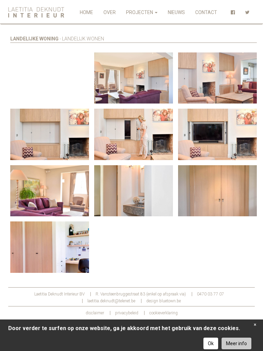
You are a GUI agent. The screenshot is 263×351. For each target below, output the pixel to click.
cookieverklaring (163, 313)
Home (86, 12)
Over (109, 12)
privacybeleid (126, 313)
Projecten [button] (140, 12)
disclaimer (95, 313)
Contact (206, 12)
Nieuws (176, 12)
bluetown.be (170, 301)
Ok (211, 343)
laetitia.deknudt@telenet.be (111, 301)
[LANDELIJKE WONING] (49, 78)
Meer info (236, 343)
